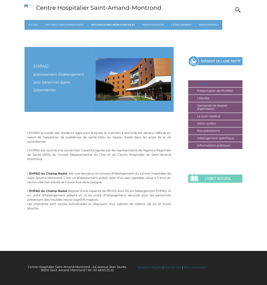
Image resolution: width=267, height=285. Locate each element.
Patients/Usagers (153, 24)
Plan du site (172, 267)
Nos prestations (208, 131)
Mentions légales (149, 267)
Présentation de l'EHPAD (215, 91)
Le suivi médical (208, 116)
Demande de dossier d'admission (212, 107)
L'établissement (181, 24)
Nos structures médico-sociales (113, 24)
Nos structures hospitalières (65, 24)
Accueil (33, 24)
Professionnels (209, 24)
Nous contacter (195, 267)
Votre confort (206, 123)
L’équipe (203, 98)
